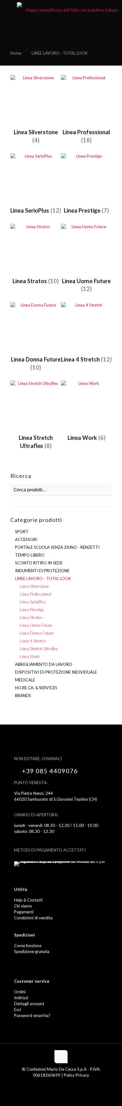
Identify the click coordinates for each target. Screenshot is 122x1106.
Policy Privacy (76, 1075)
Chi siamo (23, 905)
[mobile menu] (8, 9)
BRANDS (23, 695)
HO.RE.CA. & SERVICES (36, 687)
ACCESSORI (26, 539)
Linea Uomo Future (36, 625)
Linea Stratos (31, 617)
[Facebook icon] (57, 1084)
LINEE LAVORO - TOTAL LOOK (43, 578)
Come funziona (27, 945)
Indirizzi (21, 997)
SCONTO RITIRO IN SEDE (39, 562)
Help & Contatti (28, 899)
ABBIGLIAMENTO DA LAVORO (43, 664)
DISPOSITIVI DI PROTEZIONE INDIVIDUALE (56, 672)
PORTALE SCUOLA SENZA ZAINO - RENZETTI (57, 547)
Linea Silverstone (34, 586)
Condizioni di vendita (33, 917)
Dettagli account (29, 1003)
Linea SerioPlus (33, 601)
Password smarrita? (32, 1015)
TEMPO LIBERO (29, 555)
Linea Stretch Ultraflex (39, 648)
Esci (17, 1009)
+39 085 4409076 (50, 770)
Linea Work (30, 656)
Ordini (20, 991)
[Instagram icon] (64, 1084)
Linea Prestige (32, 609)
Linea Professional (35, 594)
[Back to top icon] (61, 1056)
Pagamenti (23, 911)
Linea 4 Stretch (33, 640)
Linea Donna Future (37, 633)
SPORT (21, 531)
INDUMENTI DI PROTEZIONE (42, 570)
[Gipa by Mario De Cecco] (69, 9)
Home (15, 53)
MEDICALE (25, 679)
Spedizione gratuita (31, 951)
